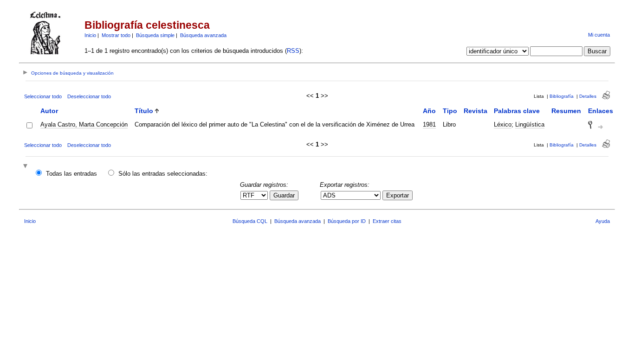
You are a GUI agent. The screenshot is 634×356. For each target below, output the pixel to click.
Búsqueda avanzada (203, 35)
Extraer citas (387, 221)
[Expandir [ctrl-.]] (26, 166)
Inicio (90, 35)
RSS (293, 50)
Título (144, 110)
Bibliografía (562, 96)
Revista (475, 110)
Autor (49, 110)
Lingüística (529, 124)
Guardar (284, 195)
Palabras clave (517, 110)
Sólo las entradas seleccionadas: (162, 173)
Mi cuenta (599, 35)
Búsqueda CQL (250, 221)
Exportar (397, 195)
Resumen (566, 110)
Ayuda (602, 221)
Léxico (502, 124)
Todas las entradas (71, 173)
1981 (429, 124)
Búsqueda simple (155, 35)
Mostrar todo (116, 35)
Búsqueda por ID (347, 221)
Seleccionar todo (43, 96)
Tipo (450, 110)
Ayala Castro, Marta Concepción (84, 124)
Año (429, 110)
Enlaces (600, 110)
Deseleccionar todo (89, 96)
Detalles (587, 96)
